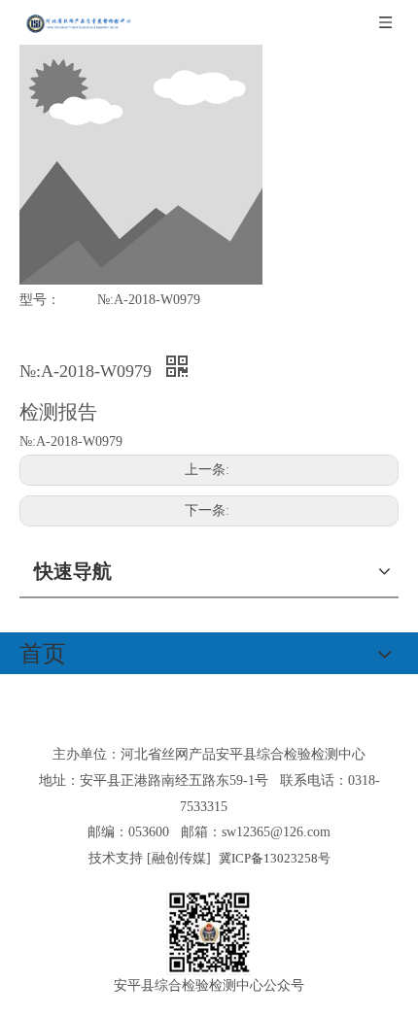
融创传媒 (179, 858)
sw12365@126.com (276, 832)
